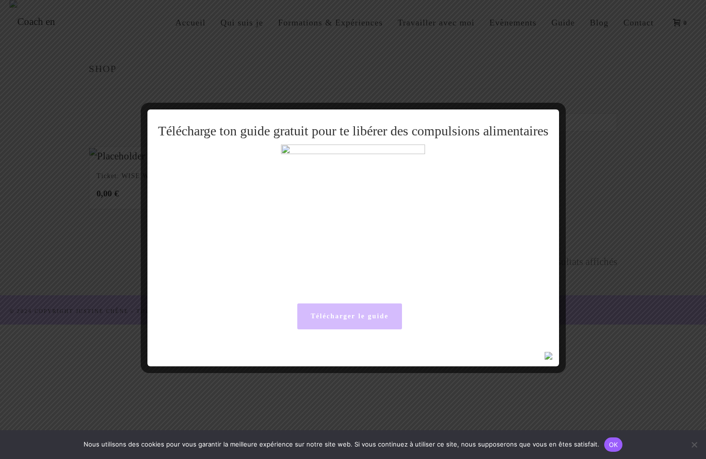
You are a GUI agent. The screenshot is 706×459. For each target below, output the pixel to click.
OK (613, 444)
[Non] (694, 444)
